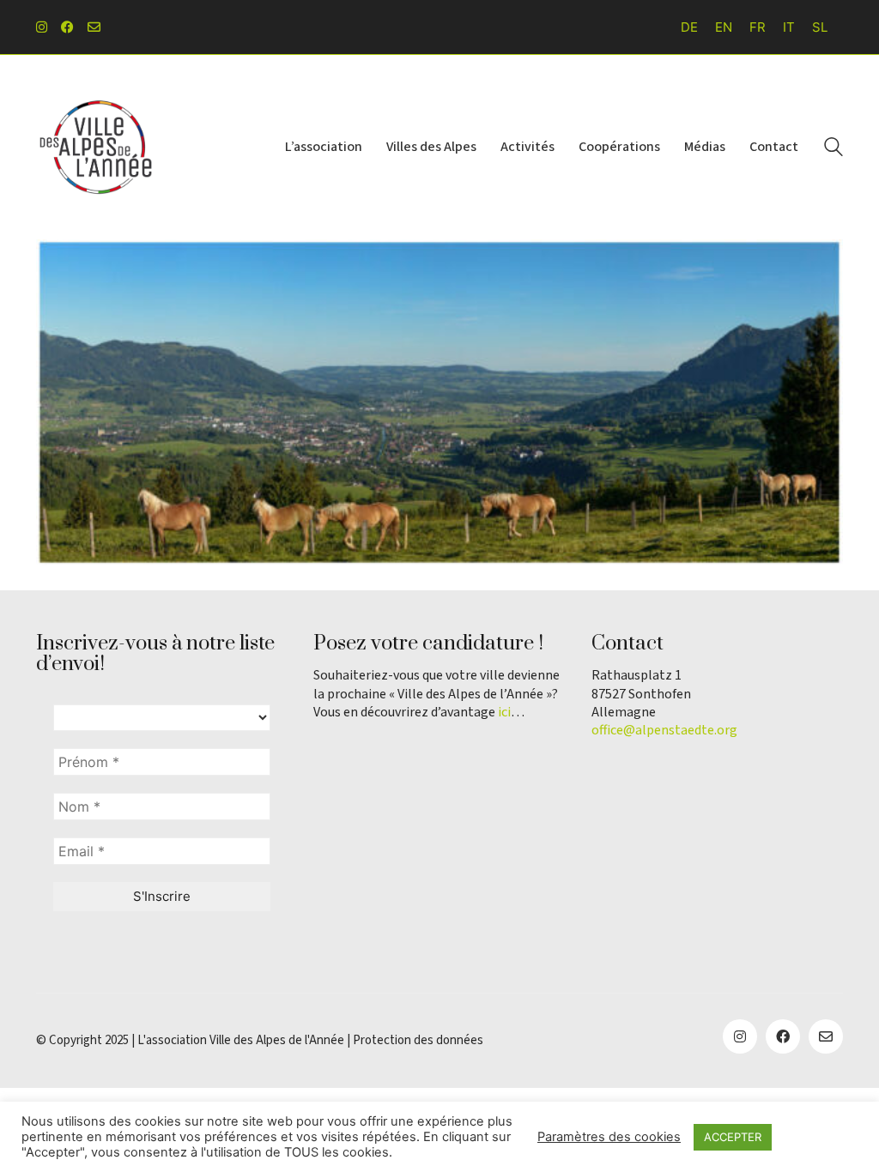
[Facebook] (783, 1036)
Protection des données (418, 1040)
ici (504, 713)
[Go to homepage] (96, 147)
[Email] (826, 1036)
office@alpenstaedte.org (664, 731)
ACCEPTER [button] (732, 1137)
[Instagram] (740, 1036)
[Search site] (833, 148)
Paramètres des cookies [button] (609, 1137)
